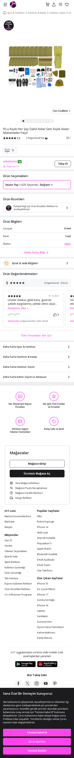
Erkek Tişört (43, 565)
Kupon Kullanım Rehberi (18, 583)
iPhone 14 (42, 527)
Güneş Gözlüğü (46, 600)
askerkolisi (10, 161)
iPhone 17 (42, 594)
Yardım (8, 545)
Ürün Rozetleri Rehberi (17, 589)
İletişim (8, 527)
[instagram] (36, 686)
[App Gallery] (47, 664)
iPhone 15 (42, 583)
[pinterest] (55, 686)
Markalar (10, 521)
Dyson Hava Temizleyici (50, 627)
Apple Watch (44, 548)
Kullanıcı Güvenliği (15, 567)
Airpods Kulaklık (46, 538)
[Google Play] (25, 664)
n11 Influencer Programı (18, 594)
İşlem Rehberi (12, 562)
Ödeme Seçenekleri (16, 551)
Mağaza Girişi (37, 463)
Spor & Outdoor (16, 12)
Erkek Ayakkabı (45, 559)
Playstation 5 (44, 543)
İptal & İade (11, 556)
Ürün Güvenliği (13, 572)
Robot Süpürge (45, 521)
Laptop (41, 610)
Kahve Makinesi (46, 632)
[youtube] (46, 686)
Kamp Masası (44, 637)
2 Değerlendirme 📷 (37, 138)
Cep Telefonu (44, 570)
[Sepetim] (47, 4)
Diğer (68, 243)
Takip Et (63, 163)
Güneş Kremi (44, 621)
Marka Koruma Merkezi (18, 516)
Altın (39, 516)
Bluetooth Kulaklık (47, 554)
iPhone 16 (42, 605)
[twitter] (27, 686)
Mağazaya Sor (13, 166)
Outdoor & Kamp (37, 12)
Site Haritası (11, 578)
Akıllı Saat (42, 532)
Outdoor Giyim (57, 12)
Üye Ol (8, 540)
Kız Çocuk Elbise (46, 589)
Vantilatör (42, 616)
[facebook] (18, 686)
